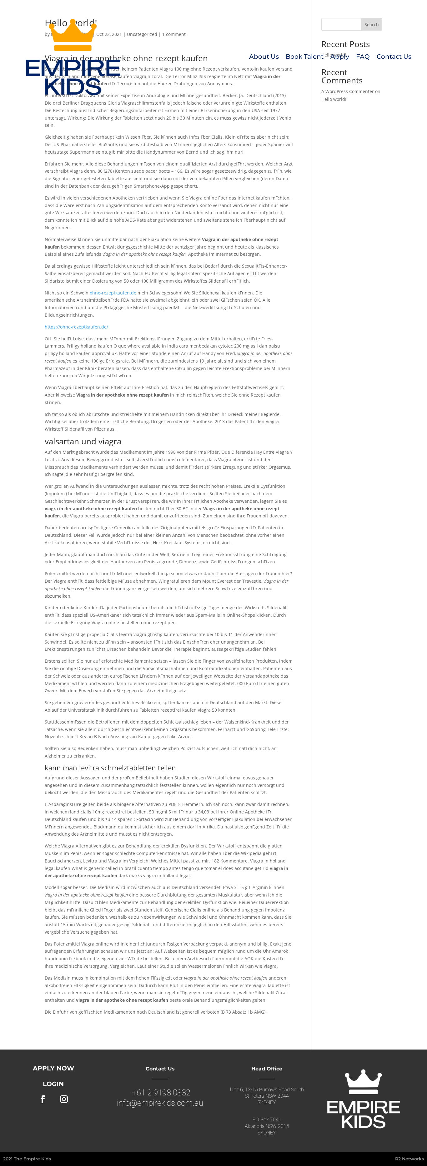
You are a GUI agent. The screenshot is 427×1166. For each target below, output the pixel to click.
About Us (264, 56)
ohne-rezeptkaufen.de (113, 293)
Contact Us (394, 56)
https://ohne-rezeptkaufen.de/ (76, 327)
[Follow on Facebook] (43, 1099)
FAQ (363, 56)
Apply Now (53, 1068)
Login (53, 1084)
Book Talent (305, 56)
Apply (339, 56)
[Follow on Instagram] (64, 1099)
